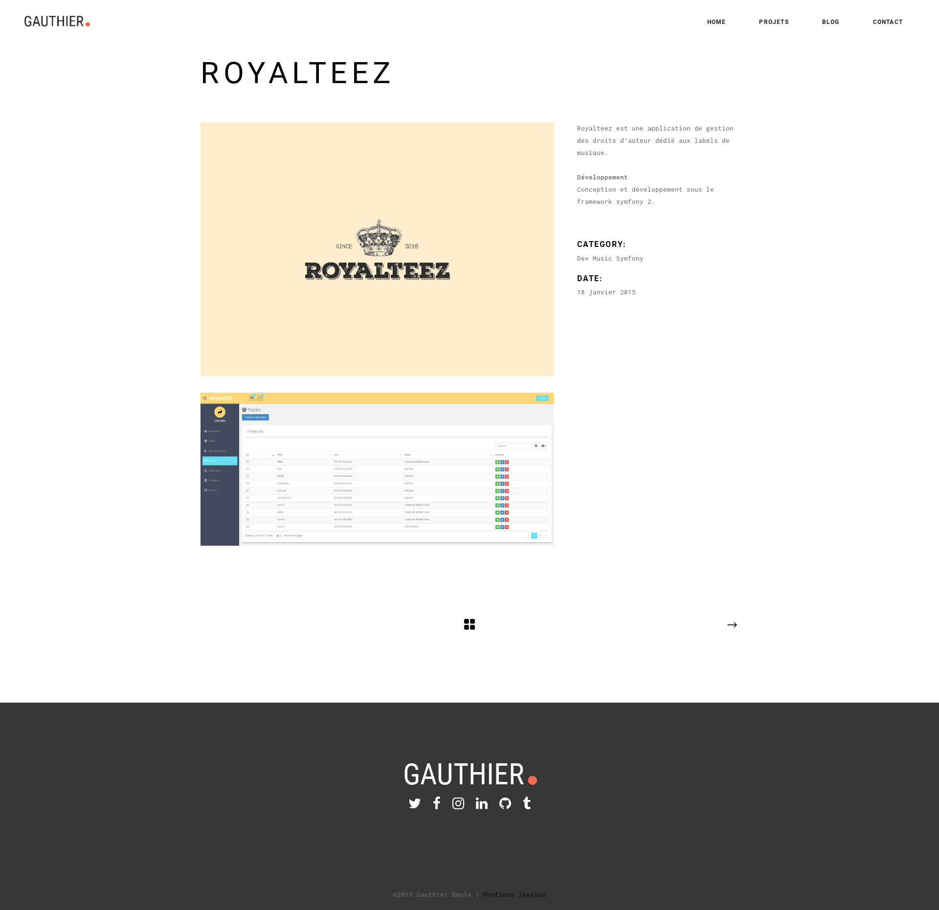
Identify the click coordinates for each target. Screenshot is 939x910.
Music (602, 258)
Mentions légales (514, 894)
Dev (583, 258)
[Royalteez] (377, 249)
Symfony (630, 258)
